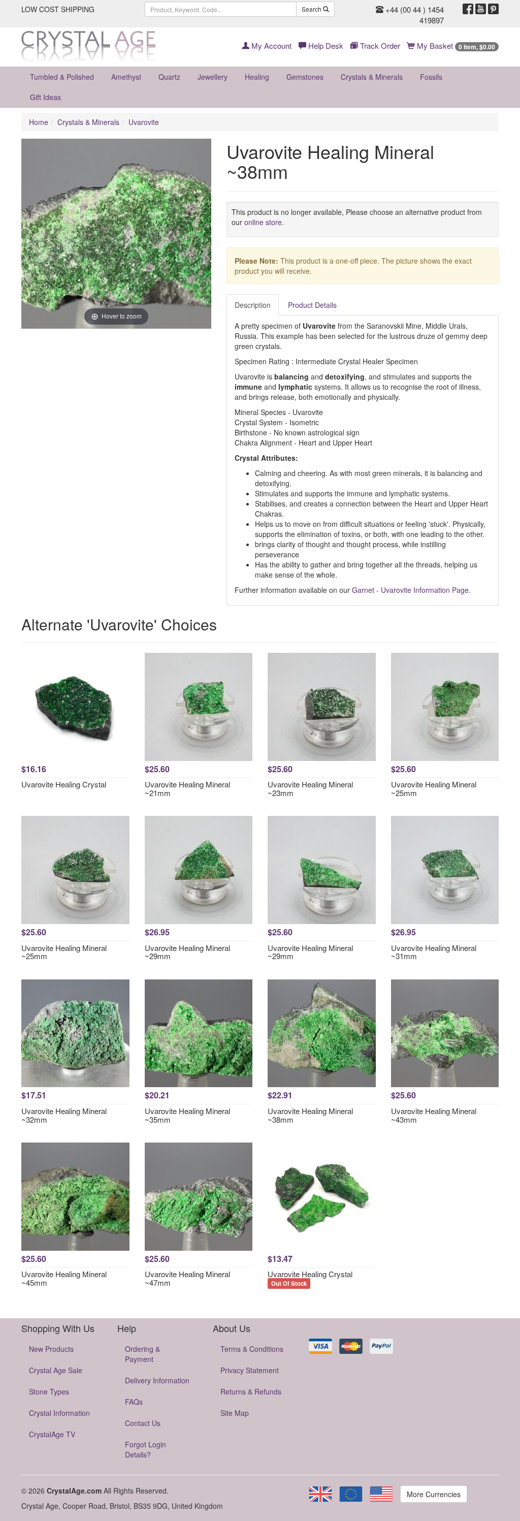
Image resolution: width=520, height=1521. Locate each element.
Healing (257, 77)
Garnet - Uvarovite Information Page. (411, 590)
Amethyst (126, 77)
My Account (270, 45)
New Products (51, 1349)
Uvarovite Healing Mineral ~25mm (433, 788)
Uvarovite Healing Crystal (63, 784)
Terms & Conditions (251, 1349)
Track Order (379, 45)
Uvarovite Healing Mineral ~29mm (187, 952)
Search (312, 9)
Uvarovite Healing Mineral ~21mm (187, 788)
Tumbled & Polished (62, 77)
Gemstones (304, 77)
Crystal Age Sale (55, 1370)
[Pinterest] (493, 9)
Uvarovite (143, 122)
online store (263, 222)
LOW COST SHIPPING (57, 9)
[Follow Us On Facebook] (468, 9)
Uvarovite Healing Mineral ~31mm (433, 952)
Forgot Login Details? (145, 1449)
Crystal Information (59, 1413)
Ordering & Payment (142, 1354)
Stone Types (49, 1391)
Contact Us (142, 1423)
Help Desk (324, 45)
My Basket (455, 45)
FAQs (134, 1402)
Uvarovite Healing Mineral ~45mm (64, 1278)
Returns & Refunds (250, 1391)
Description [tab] (253, 305)
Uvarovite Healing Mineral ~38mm (310, 1115)
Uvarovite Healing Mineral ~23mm (310, 788)
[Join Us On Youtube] (480, 9)
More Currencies (434, 1494)
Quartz (169, 77)
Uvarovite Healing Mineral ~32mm (64, 1115)
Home (38, 122)
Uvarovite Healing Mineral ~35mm (187, 1115)
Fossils (431, 77)
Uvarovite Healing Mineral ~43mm (433, 1115)
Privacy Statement (249, 1370)
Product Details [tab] (312, 305)
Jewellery (213, 77)
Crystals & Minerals (372, 77)
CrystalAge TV (52, 1434)
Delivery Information (157, 1380)
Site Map (234, 1413)
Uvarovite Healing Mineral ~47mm (187, 1278)
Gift (45, 97)
